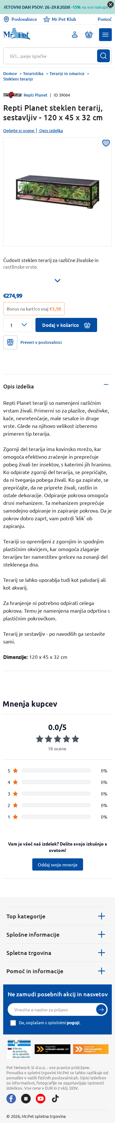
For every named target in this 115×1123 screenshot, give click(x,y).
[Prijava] (101, 1009)
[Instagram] (26, 1098)
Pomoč (105, 19)
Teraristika (33, 73)
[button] (105, 34)
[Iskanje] (103, 55)
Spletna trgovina (28, 952)
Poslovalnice (24, 19)
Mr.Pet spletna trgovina (44, 1116)
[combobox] (53, 55)
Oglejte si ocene (18, 130)
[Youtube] (40, 1098)
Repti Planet (35, 95)
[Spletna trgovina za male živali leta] (52, 1049)
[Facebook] (11, 1098)
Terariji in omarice (67, 73)
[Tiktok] (55, 1098)
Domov (10, 73)
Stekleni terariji (18, 79)
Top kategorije (25, 916)
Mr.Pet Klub (64, 19)
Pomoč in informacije (34, 970)
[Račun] (75, 34)
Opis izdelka (51, 130)
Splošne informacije (32, 934)
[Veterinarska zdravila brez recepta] (19, 1048)
